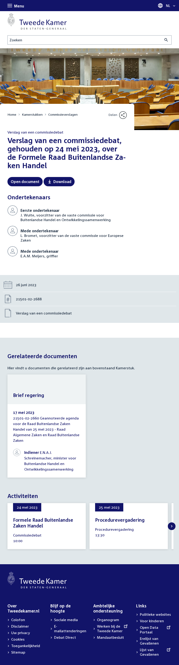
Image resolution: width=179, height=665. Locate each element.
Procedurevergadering (120, 520)
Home (11, 114)
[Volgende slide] (172, 526)
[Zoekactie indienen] (166, 40)
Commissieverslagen (63, 114)
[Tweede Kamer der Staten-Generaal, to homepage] (37, 21)
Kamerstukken (32, 114)
